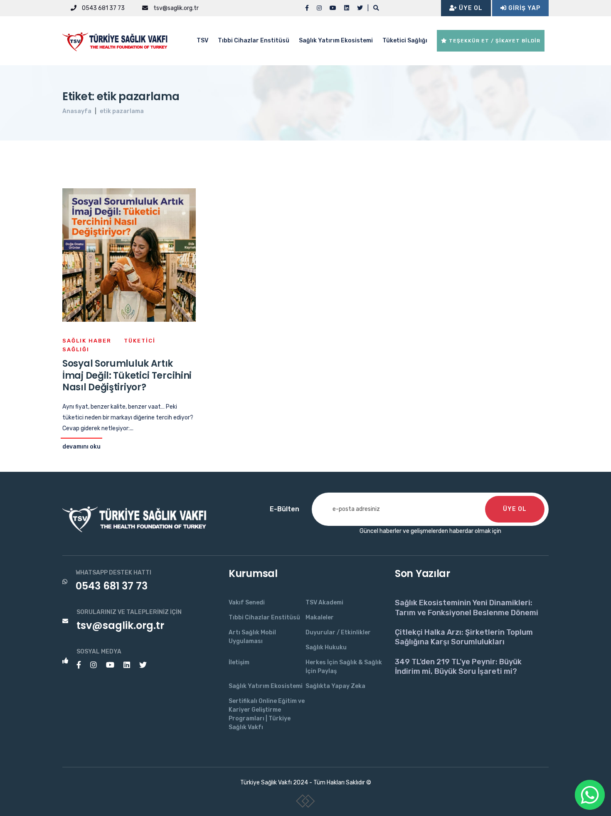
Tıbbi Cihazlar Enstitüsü (253, 40)
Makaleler (320, 617)
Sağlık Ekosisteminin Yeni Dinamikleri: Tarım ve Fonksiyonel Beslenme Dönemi (466, 607)
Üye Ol (470, 8)
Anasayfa (76, 111)
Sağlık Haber (86, 341)
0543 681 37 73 (103, 8)
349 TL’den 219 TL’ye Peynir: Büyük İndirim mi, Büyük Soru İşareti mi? (458, 666)
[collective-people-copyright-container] (305, 802)
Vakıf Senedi (247, 602)
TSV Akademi (324, 602)
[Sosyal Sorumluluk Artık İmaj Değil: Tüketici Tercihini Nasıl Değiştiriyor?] (129, 254)
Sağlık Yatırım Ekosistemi (336, 40)
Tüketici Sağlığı (404, 40)
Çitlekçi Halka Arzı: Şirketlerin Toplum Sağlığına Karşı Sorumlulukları (464, 637)
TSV (202, 40)
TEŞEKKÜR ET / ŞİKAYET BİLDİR (493, 41)
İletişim (239, 662)
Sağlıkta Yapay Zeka (335, 686)
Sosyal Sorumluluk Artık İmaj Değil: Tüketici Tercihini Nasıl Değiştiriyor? (127, 375)
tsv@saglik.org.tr (175, 8)
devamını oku (81, 446)
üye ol (515, 509)
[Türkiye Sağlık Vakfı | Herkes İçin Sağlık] (118, 40)
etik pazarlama (122, 111)
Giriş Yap (523, 8)
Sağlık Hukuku (326, 647)
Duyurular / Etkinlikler (338, 632)
